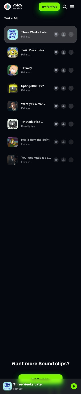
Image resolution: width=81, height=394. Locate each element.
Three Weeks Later (34, 32)
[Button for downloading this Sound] (63, 34)
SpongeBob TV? (32, 86)
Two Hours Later (32, 50)
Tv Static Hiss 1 (32, 121)
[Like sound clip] (56, 34)
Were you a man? (33, 103)
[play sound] (13, 34)
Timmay (26, 68)
